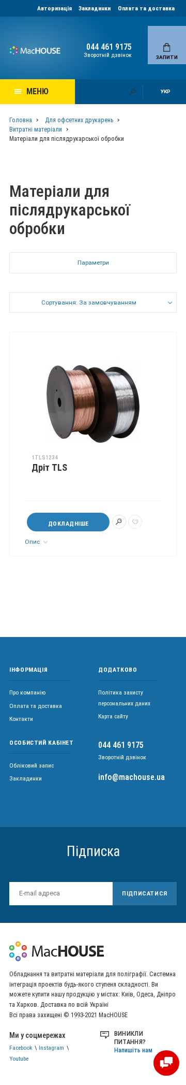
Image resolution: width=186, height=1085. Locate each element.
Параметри (93, 262)
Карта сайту (113, 716)
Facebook (20, 1047)
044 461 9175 (109, 47)
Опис (33, 541)
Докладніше (68, 523)
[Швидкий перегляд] (119, 522)
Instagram (51, 1047)
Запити (167, 57)
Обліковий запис (31, 765)
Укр (166, 91)
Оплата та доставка (146, 8)
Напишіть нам (133, 1050)
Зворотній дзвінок (108, 55)
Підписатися (144, 893)
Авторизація (54, 8)
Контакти (21, 718)
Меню (37, 91)
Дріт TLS (49, 467)
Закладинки (95, 8)
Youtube (18, 1058)
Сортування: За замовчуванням (88, 302)
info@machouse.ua (131, 777)
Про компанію (27, 692)
